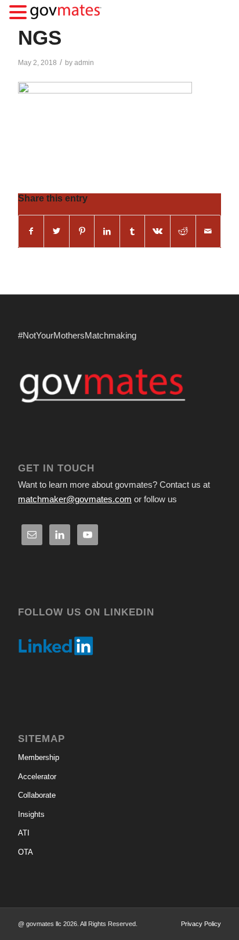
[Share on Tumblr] (132, 231)
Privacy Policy (201, 923)
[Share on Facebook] (31, 231)
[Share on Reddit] (183, 231)
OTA (25, 852)
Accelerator (37, 776)
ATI (24, 833)
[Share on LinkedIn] (107, 231)
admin (84, 63)
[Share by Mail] (208, 231)
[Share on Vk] (157, 231)
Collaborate (37, 795)
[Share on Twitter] (56, 231)
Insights (31, 814)
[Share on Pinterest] (82, 231)
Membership (38, 757)
